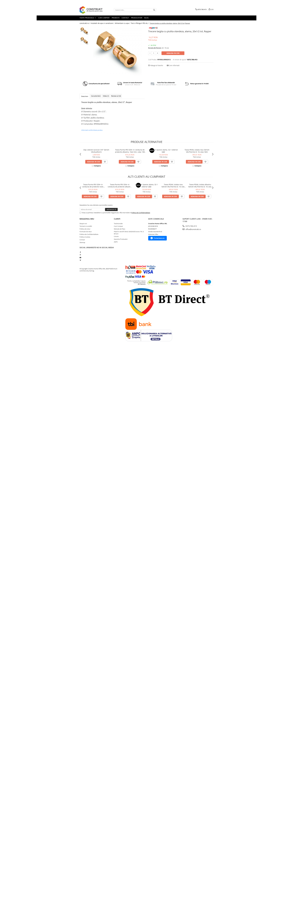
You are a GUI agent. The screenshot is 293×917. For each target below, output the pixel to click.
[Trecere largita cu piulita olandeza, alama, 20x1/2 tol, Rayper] (117, 52)
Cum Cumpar (118, 226)
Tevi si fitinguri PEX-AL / (140, 23)
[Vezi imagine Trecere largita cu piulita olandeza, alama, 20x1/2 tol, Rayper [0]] (84, 31)
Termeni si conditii (86, 226)
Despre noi (83, 223)
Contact (82, 240)
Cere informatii (173, 65)
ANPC (116, 242)
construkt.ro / (85, 23)
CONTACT (125, 18)
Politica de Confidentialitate (140, 213)
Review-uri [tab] (116, 96)
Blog (146, 18)
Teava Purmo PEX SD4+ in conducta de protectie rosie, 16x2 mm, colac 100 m (93, 185)
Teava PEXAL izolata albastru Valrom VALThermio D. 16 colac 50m (200, 185)
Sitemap (82, 242)
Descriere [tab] (84, 96)
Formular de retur (86, 232)
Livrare (116, 236)
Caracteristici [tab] (96, 96)
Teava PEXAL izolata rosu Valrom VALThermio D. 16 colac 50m (197, 151)
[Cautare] (154, 10)
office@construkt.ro (193, 229)
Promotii (115, 18)
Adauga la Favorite (156, 65)
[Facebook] (80, 252)
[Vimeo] (80, 260)
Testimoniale (118, 223)
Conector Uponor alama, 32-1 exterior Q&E (163, 151)
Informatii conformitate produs (92, 130)
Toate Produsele (87, 18)
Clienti (117, 219)
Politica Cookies (85, 237)
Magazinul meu (87, 219)
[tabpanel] (117, 52)
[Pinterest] (80, 255)
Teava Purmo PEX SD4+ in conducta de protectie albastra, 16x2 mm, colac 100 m (130, 151)
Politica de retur (85, 229)
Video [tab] (106, 96)
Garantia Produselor (121, 239)
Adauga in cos (173, 53)
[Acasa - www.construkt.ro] (91, 10)
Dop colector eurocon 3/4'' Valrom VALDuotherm (96, 151)
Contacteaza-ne (159, 238)
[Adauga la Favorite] (104, 162)
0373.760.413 (191, 226)
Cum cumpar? (104, 18)
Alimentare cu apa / (122, 23)
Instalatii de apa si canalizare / (103, 23)
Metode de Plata (119, 229)
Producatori (136, 18)
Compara (97, 166)
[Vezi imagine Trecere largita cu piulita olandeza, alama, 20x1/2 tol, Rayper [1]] (84, 41)
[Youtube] (80, 258)
